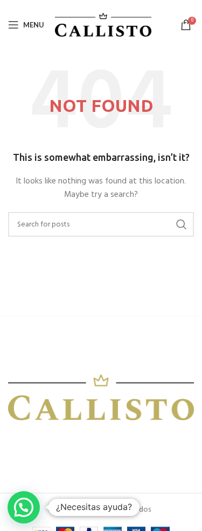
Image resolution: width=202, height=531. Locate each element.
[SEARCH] (181, 224)
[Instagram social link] (27, 447)
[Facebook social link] (14, 447)
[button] (24, 507)
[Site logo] (103, 25)
